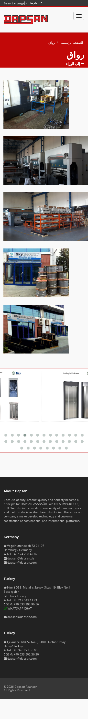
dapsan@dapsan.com (22, 562)
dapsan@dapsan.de (20, 558)
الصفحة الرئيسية (72, 42)
